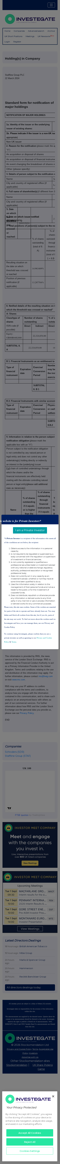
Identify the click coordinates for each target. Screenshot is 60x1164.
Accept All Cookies (29, 1133)
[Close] (53, 1096)
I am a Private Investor (30, 530)
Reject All (30, 1142)
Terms (14, 642)
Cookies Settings (30, 1151)
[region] (29, 1126)
